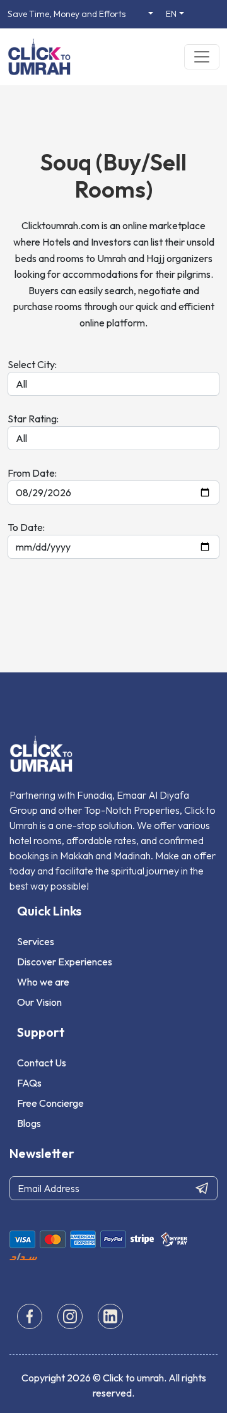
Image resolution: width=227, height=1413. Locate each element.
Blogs (29, 1123)
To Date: (26, 527)
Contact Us (41, 1062)
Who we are (43, 981)
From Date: (32, 473)
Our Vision (39, 1002)
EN (171, 14)
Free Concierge (50, 1103)
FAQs (29, 1082)
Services (35, 941)
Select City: (32, 364)
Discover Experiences (64, 961)
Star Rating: (33, 418)
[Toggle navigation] (201, 56)
